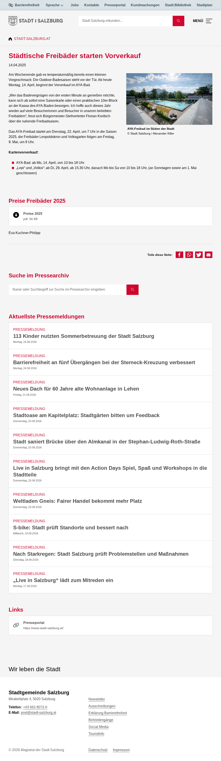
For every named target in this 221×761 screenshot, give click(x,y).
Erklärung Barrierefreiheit (107, 713)
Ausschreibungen (101, 706)
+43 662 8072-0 (35, 707)
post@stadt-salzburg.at (38, 712)
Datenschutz (98, 750)
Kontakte (91, 5)
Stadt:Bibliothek (178, 5)
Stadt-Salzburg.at (32, 39)
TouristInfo (96, 734)
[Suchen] (132, 290)
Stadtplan (204, 5)
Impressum (121, 750)
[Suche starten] (178, 21)
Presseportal (114, 5)
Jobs (75, 5)
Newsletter (96, 699)
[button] (179, 255)
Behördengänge (100, 720)
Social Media (98, 727)
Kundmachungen (145, 5)
